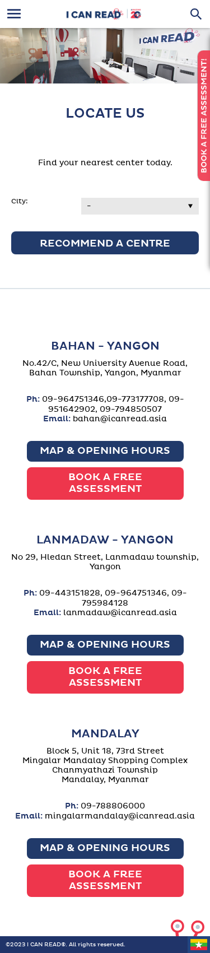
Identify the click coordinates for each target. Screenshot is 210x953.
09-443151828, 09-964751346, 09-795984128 (113, 598)
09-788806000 (113, 806)
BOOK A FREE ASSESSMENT (105, 483)
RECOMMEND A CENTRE (105, 244)
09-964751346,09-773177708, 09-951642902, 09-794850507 (113, 404)
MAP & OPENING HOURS (105, 451)
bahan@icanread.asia (120, 419)
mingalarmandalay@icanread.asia (120, 816)
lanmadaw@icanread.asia (120, 612)
